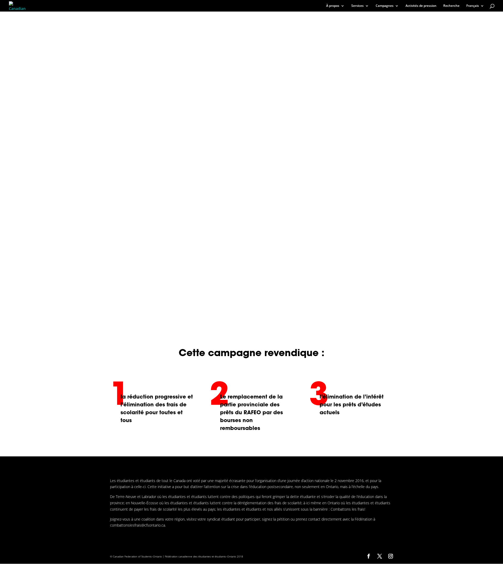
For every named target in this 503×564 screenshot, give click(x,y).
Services (357, 6)
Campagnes (384, 6)
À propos (332, 6)
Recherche (451, 6)
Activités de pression (421, 6)
